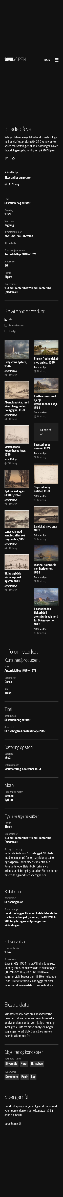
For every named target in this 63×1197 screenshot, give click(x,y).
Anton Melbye (13, 254)
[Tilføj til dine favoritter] (14, 158)
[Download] (7, 158)
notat (24, 1063)
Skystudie (11, 1063)
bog (33, 1076)
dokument (11, 1076)
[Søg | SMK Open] (15, 60)
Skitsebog (37, 1063)
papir (24, 1076)
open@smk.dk (13, 1123)
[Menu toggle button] (56, 59)
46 (6, 265)
